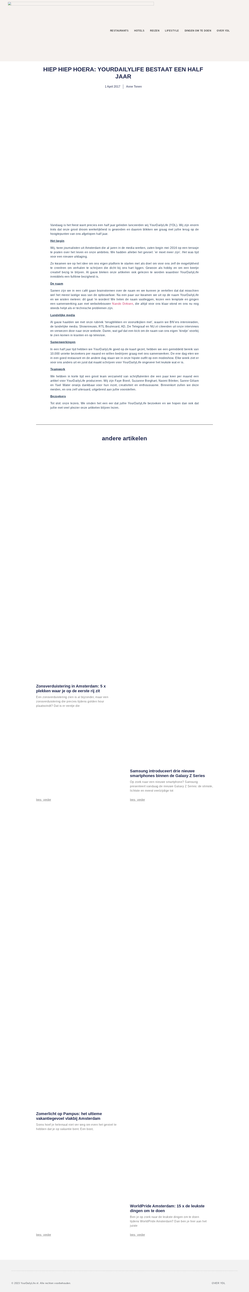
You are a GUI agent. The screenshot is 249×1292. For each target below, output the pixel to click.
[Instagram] (234, 1283)
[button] (238, 31)
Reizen (154, 30)
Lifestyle (172, 30)
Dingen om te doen (198, 30)
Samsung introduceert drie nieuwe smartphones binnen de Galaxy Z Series (167, 773)
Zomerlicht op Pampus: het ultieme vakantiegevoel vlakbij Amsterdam (69, 1116)
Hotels (139, 30)
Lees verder (43, 799)
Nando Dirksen (122, 303)
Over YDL (223, 30)
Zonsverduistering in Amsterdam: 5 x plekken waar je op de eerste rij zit (71, 688)
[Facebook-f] (228, 1283)
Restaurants (119, 30)
